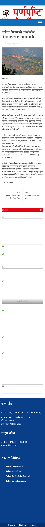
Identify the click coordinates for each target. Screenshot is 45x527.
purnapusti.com (30, 525)
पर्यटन (10, 183)
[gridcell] (22, 448)
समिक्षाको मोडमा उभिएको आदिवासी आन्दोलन (12, 195)
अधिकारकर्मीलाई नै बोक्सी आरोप (32, 195)
